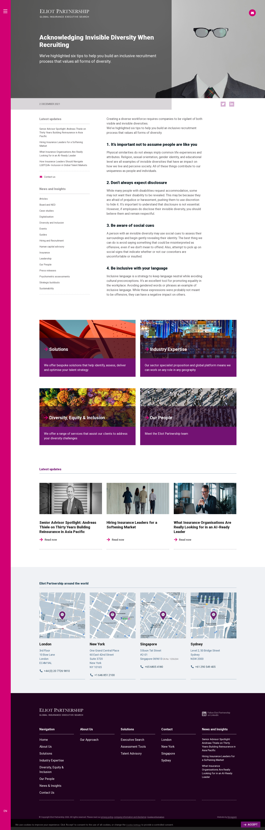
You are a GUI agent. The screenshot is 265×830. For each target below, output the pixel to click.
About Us (45, 746)
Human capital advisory (51, 246)
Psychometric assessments (54, 276)
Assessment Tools (133, 746)
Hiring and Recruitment (51, 240)
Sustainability (46, 288)
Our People (45, 264)
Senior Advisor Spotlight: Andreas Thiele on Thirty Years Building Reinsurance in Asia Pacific (62, 132)
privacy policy (107, 817)
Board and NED (47, 204)
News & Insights (50, 786)
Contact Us (46, 792)
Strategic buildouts (49, 282)
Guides (43, 234)
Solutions (45, 753)
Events (43, 228)
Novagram (232, 817)
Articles (43, 198)
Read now (51, 539)
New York (97, 644)
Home (43, 740)
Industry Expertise (51, 760)
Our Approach (89, 740)
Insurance (44, 252)
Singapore (148, 644)
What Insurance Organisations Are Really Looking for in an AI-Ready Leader (202, 527)
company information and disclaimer (130, 817)
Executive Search (132, 740)
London (45, 644)
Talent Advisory (131, 753)
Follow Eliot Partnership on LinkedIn (219, 713)
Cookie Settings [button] (133, 825)
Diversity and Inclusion (51, 222)
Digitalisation (46, 216)
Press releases (47, 270)
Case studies (46, 210)
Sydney (197, 644)
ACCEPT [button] (253, 824)
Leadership (45, 258)
